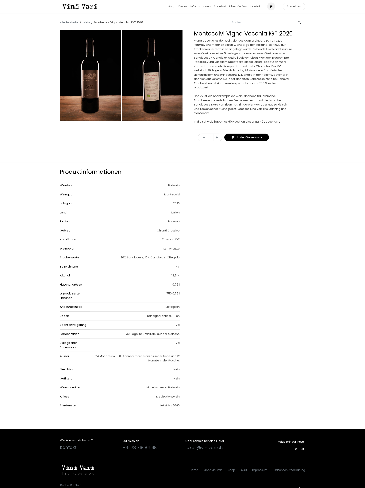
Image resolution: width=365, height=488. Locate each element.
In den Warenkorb (249, 137)
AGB (244, 470)
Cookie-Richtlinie (70, 485)
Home (194, 470)
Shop (231, 470)
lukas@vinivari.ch (204, 448)
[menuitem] (172, 6)
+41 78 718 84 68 (140, 448)
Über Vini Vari (213, 470)
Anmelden (294, 6)
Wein (86, 22)
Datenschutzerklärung (289, 470)
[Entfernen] (202, 137)
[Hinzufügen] (217, 137)
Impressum (259, 470)
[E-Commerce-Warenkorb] (271, 6)
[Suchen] (299, 22)
